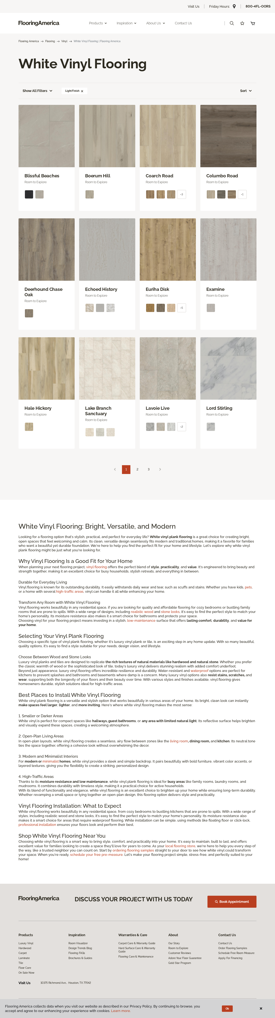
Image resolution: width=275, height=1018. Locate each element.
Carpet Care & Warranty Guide (136, 943)
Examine (215, 289)
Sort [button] (243, 91)
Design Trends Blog (80, 948)
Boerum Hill (97, 175)
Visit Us (193, 6)
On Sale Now (26, 972)
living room (179, 741)
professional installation (37, 825)
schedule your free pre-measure (96, 855)
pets (248, 587)
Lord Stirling (219, 408)
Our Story (174, 943)
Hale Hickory (38, 408)
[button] (232, 23)
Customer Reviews (179, 953)
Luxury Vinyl (26, 943)
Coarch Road (159, 175)
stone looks (170, 612)
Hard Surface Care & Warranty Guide (136, 950)
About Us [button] (153, 23)
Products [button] (96, 23)
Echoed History (101, 289)
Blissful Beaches (42, 175)
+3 (181, 194)
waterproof (199, 671)
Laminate (24, 958)
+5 (181, 307)
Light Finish (72, 90)
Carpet (23, 953)
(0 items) (252, 23)
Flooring (50, 41)
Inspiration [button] (124, 23)
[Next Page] (160, 469)
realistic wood (142, 612)
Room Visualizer (78, 943)
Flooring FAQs (76, 953)
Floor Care (25, 967)
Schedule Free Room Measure (236, 953)
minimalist (50, 761)
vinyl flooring (96, 567)
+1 (242, 194)
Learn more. (121, 1011)
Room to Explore (178, 948)
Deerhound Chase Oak (43, 292)
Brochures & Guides (80, 958)
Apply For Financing (230, 958)
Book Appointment (234, 902)
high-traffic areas (69, 591)
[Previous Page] (114, 469)
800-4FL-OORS (258, 6)
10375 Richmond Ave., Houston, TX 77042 (66, 982)
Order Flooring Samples (232, 948)
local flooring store (180, 846)
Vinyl (64, 41)
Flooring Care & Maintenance (135, 956)
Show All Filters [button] (35, 91)
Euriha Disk (157, 289)
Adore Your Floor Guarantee (184, 958)
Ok (227, 1008)
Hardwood (25, 948)
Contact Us (183, 23)
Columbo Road (222, 175)
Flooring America (29, 41)
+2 (181, 426)
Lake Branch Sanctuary (98, 411)
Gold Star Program (179, 962)
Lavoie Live (157, 408)
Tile (21, 962)
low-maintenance (141, 620)
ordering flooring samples (133, 850)
